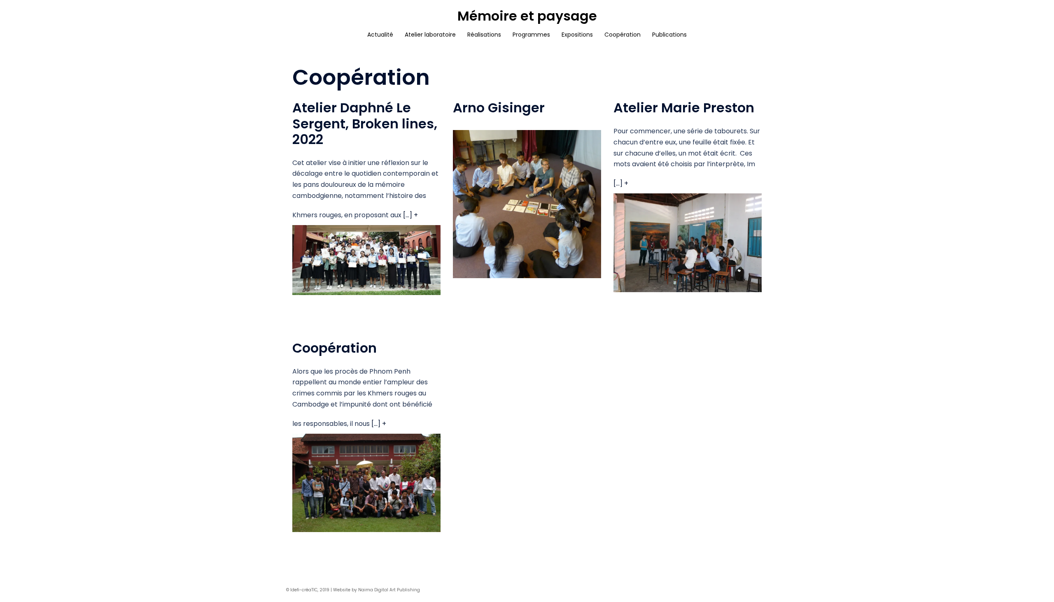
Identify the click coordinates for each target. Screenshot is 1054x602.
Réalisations (484, 34)
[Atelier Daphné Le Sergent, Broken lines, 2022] (366, 261)
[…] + (410, 215)
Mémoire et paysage (527, 16)
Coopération (622, 34)
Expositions (577, 34)
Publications (669, 34)
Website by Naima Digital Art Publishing (376, 590)
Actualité (380, 34)
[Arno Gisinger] (527, 205)
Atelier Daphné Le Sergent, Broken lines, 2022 (364, 123)
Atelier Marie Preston (683, 107)
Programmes (531, 34)
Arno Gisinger (499, 107)
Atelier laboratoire (430, 34)
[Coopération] (366, 484)
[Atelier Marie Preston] (687, 244)
